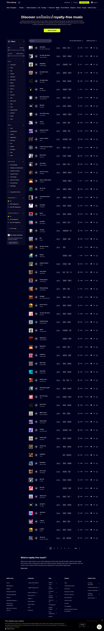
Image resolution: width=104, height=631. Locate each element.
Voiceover (52, 7)
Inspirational (65, 230)
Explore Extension (13, 242)
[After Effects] (56, 588)
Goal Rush (42, 512)
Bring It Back (43, 421)
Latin (69, 239)
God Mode (42, 47)
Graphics (73, 7)
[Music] (52, 616)
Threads (42, 229)
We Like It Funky (44, 246)
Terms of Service (69, 594)
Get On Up (42, 188)
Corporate (70, 56)
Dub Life (42, 479)
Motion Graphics (31, 7)
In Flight (42, 529)
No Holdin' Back (44, 72)
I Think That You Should (46, 146)
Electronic (65, 139)
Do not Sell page (15, 626)
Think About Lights (45, 387)
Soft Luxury (43, 470)
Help (66, 583)
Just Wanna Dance (45, 196)
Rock (69, 97)
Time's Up (42, 537)
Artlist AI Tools (92, 7)
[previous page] (47, 548)
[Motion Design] (56, 608)
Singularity (42, 63)
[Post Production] (56, 613)
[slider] (8, 50)
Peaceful (70, 114)
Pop (68, 47)
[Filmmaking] (55, 605)
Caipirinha (42, 354)
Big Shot (42, 105)
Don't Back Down (44, 97)
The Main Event (44, 80)
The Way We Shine (45, 55)
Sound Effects (65, 7)
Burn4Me (42, 221)
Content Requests (11, 594)
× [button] (102, 620)
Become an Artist (69, 591)
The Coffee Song (44, 113)
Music (57, 7)
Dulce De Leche (44, 171)
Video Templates (11, 7)
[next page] (79, 548)
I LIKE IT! (42, 520)
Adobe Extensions (11, 591)
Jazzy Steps (43, 271)
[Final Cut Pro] (56, 601)
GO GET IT (42, 504)
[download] (97, 48)
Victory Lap (43, 445)
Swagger (42, 296)
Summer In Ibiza (44, 130)
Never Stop (43, 155)
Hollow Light (43, 437)
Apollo (41, 329)
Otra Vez (42, 487)
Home (8, 583)
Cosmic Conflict (44, 138)
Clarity (41, 88)
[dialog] (52, 625)
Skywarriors (43, 337)
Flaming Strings (44, 288)
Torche (41, 121)
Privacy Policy (68, 600)
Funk (64, 247)
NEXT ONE (42, 362)
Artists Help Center (70, 585)
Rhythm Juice (43, 379)
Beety (41, 213)
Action (64, 106)
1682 (76, 548)
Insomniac (42, 205)
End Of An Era (43, 304)
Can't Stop (42, 163)
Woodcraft (42, 346)
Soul (69, 471)
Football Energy (44, 321)
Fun (67, 272)
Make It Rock (43, 412)
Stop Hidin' (43, 371)
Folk (68, 347)
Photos (79, 7)
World (64, 288)
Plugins (84, 7)
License (67, 603)
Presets (21, 7)
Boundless (42, 462)
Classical (65, 89)
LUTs (39, 7)
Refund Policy (68, 597)
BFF (41, 238)
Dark (69, 122)
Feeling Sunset (44, 279)
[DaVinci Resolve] (56, 597)
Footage (43, 7)
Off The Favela (44, 396)
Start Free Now (84, 2)
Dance (64, 222)
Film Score (70, 305)
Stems (64, 47)
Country (65, 264)
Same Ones (43, 404)
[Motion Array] (56, 583)
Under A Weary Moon (45, 180)
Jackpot (42, 429)
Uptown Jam (43, 495)
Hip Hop (69, 81)
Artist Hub (67, 588)
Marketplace (9, 585)
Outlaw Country (44, 263)
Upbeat (64, 72)
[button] (36, 629)
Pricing (8, 597)
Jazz (64, 272)
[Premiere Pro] (56, 592)
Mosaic (42, 254)
